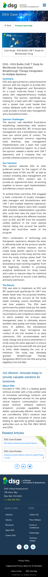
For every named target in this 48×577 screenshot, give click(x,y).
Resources (9, 525)
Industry (8, 520)
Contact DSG (10, 535)
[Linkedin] (33, 547)
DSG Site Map (31, 571)
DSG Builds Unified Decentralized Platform (20, 443)
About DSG (9, 530)
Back (8, 25)
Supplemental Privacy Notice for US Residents (24, 566)
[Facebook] (19, 547)
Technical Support (33, 539)
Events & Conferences (34, 526)
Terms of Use (16, 571)
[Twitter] (26, 547)
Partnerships (34, 533)
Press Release (35, 520)
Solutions (9, 515)
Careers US (33, 515)
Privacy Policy (24, 561)
